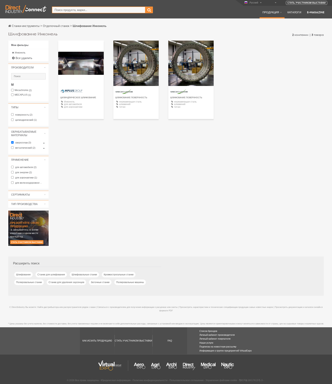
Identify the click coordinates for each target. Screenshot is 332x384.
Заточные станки (100, 282)
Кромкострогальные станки (119, 274)
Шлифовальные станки (84, 274)
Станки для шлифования (51, 274)
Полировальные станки (29, 282)
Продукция (270, 12)
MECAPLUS (23, 94)
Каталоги (294, 12)
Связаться (81, 47)
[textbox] (98, 10)
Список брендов (208, 331)
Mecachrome (23, 90)
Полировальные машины (130, 282)
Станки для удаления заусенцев (66, 282)
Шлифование (23, 274)
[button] (28, 67)
